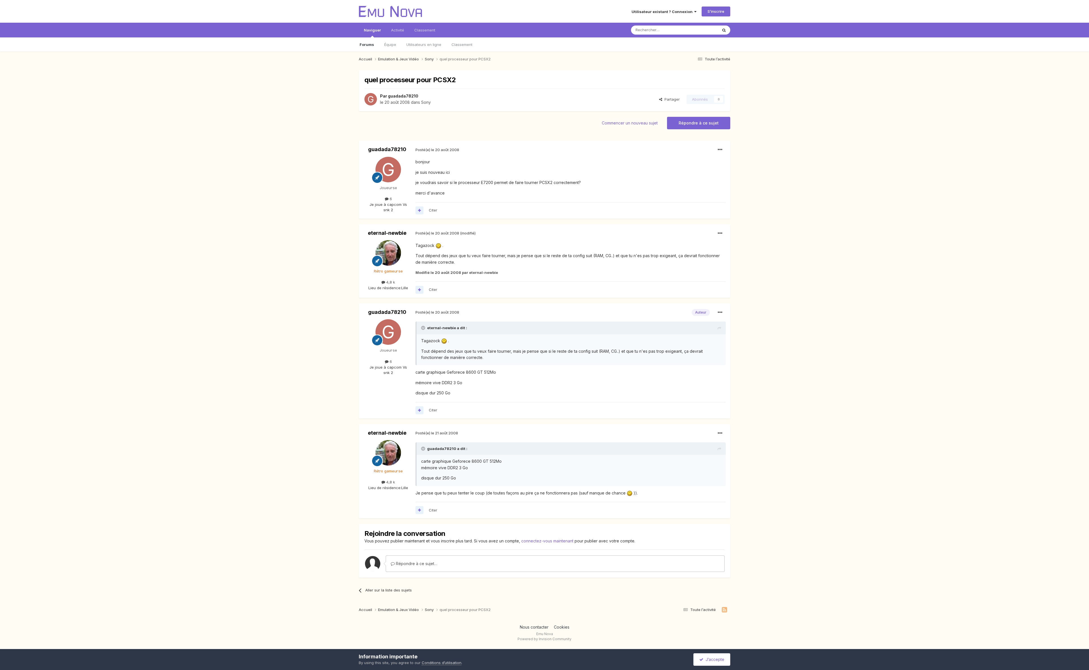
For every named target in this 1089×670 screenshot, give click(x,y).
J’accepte (713, 659)
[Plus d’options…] (720, 149)
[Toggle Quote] (423, 328)
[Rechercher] (724, 30)
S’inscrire (716, 11)
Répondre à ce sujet (699, 123)
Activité (397, 30)
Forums (367, 44)
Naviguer (372, 30)
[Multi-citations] (419, 210)
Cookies (561, 627)
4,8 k (390, 282)
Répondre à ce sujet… (416, 563)
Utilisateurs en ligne (423, 44)
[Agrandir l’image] (438, 245)
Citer (433, 210)
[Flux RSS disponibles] (724, 610)
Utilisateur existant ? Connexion (663, 11)
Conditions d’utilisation (441, 662)
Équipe (390, 44)
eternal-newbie (387, 233)
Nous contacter (534, 627)
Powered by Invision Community (544, 639)
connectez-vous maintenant (547, 540)
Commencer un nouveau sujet (630, 123)
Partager (671, 99)
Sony (426, 102)
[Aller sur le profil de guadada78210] (370, 99)
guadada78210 (403, 96)
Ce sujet (703, 30)
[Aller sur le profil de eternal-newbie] (388, 253)
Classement (461, 44)
